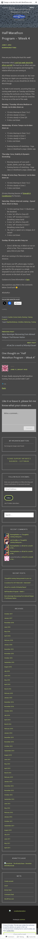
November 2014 (9, 706)
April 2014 (7, 719)
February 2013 (8, 777)
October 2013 (8, 746)
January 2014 (8, 733)
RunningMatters (9, 47)
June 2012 (7, 803)
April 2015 (7, 684)
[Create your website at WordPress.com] (19, 2)
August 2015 (8, 667)
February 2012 (8, 812)
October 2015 (8, 658)
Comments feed (9, 894)
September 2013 (9, 750)
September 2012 (9, 799)
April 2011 (7, 847)
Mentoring (27, 322)
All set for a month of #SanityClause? (15, 587)
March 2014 (7, 724)
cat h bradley (14, 540)
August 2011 (8, 830)
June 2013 (7, 759)
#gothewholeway (12, 322)
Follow (9, 498)
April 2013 (7, 768)
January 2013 (8, 781)
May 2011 (7, 843)
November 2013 (9, 741)
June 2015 (7, 675)
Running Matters (8, 7)
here (27, 279)
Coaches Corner (12, 317)
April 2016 (7, 636)
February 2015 (8, 693)
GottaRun (21, 322)
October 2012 (8, 794)
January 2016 (8, 644)
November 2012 (9, 790)
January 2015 (8, 697)
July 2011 (7, 834)
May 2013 (7, 764)
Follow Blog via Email (19, 477)
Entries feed (7, 890)
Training (33, 322)
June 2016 (7, 627)
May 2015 (7, 680)
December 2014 (9, 702)
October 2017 (8, 613)
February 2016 (8, 640)
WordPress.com (9, 899)
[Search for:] (19, 515)
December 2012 (9, 786)
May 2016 (7, 631)
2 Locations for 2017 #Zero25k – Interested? (17, 582)
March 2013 (7, 772)
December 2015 (9, 649)
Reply (4, 388)
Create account (8, 881)
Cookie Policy (10, 930)
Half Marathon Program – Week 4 (14, 591)
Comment (29, 428)
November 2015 (9, 653)
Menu (32, 7)
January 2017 (8, 618)
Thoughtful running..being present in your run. (18, 578)
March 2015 (7, 689)
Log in (6, 885)
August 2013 (8, 755)
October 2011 (8, 821)
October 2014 (8, 711)
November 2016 (9, 622)
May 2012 (7, 808)
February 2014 (8, 728)
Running (24, 317)
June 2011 (7, 839)
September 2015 (9, 662)
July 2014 (7, 715)
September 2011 (9, 825)
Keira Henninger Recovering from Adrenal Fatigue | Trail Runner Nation (18, 334)
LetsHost (22, 919)
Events (20, 317)
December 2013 (9, 737)
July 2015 (7, 671)
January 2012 (8, 817)
